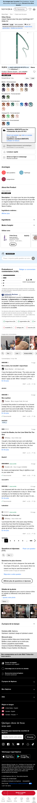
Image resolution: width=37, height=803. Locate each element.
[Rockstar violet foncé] (30, 85)
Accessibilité (26, 781)
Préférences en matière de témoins (19, 783)
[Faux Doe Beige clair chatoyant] (3, 109)
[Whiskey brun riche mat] (17, 85)
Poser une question (29, 549)
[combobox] (20, 9)
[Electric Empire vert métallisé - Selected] (30, 104)
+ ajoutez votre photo (8, 597)
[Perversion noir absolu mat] (3, 85)
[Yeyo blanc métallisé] (17, 104)
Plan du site (5, 783)
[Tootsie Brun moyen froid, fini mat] (12, 90)
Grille (27, 78)
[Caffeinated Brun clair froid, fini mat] (21, 90)
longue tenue (28, 26)
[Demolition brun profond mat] (21, 85)
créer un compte (26, 135)
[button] (8, 69)
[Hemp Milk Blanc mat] (17, 90)
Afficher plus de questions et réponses (17, 581)
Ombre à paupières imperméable (12, 643)
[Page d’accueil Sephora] (7, 9)
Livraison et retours (13, 141)
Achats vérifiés (28, 353)
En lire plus (5, 381)
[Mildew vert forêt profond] (8, 97)
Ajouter (13, 244)
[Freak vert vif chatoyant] (8, 116)
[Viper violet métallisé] (26, 104)
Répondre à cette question (12, 574)
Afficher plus (6, 213)
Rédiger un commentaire (27, 269)
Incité (3, 422)
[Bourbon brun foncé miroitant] (3, 116)
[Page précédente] (2, 540)
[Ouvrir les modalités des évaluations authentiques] (20, 295)
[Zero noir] (8, 85)
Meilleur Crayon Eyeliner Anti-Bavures (14, 648)
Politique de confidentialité (9, 778)
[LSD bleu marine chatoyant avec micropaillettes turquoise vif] (8, 123)
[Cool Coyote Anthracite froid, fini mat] (26, 90)
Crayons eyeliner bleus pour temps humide (16, 639)
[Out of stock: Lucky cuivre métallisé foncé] (3, 104)
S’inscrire (30, 737)
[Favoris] (30, 9)
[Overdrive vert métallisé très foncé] (12, 104)
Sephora (15, 631)
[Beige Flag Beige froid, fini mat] (8, 90)
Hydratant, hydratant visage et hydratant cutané (17, 633)
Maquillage (5, 14)
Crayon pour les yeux (21, 14)
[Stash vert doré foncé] (12, 116)
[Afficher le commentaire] (8, 343)
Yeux (11, 14)
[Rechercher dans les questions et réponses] (3, 555)
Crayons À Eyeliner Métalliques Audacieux (15, 646)
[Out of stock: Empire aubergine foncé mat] (3, 90)
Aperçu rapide (4, 240)
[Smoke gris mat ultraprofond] (12, 85)
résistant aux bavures (17, 28)
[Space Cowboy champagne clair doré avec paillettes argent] (17, 116)
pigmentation (6, 28)
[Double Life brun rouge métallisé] (8, 104)
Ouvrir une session (13, 135)
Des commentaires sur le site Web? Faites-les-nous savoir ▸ (17, 655)
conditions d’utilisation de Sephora (11, 781)
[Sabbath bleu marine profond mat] (26, 85)
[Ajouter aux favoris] (34, 72)
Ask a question (19, 24)
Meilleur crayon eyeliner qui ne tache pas (15, 641)
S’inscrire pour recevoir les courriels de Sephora (15, 732)
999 (31, 541)
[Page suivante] (35, 540)
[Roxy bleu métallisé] (21, 104)
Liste (32, 78)
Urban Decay (6, 17)
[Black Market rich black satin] (3, 97)
